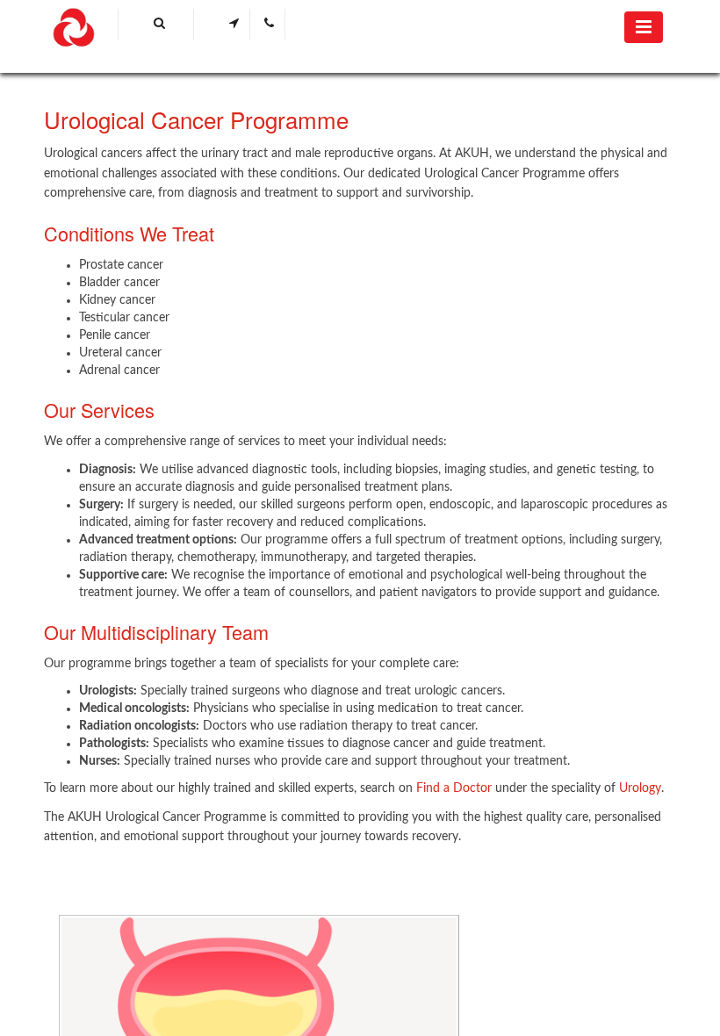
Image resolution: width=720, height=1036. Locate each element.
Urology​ (640, 788)
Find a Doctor (454, 788)
